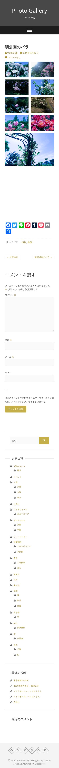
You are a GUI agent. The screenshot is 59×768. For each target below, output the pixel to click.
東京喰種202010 (21, 680)
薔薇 (30, 242)
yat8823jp (12, 53)
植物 (24, 242)
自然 (16, 645)
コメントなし (14, 57)
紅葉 (19, 600)
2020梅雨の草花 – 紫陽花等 (26, 686)
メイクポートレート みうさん (27, 696)
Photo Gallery (29, 10)
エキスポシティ (24, 546)
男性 (19, 530)
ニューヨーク (23, 513)
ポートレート (19, 520)
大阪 (19, 492)
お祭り (17, 504)
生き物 (17, 612)
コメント (10, 295)
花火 (19, 568)
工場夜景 (21, 562)
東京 (19, 497)
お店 (16, 482)
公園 (19, 649)
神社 (16, 623)
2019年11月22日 (30, 53)
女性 (19, 524)
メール (9, 357)
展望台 (17, 574)
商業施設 (17, 542)
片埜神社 (12, 257)
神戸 (19, 470)
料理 (16, 580)
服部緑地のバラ (43, 257)
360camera (19, 466)
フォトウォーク (20, 509)
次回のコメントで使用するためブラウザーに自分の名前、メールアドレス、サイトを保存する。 (29, 400)
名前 (8, 340)
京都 (19, 486)
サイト (8, 373)
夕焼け (20, 638)
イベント (17, 477)
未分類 (17, 585)
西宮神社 (21, 627)
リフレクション (20, 536)
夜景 (16, 558)
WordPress (40, 764)
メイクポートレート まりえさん (28, 691)
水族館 (20, 551)
